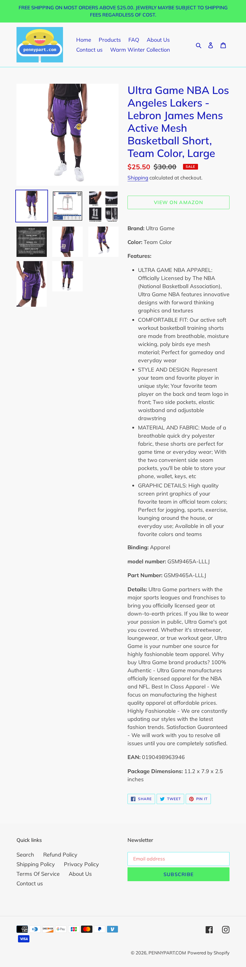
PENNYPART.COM (167, 953)
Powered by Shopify (209, 953)
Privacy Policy (81, 864)
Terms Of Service (38, 873)
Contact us (29, 883)
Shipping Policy (35, 864)
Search (25, 854)
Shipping (138, 177)
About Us (80, 873)
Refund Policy (60, 854)
